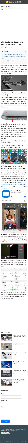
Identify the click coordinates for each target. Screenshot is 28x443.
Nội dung (3, 407)
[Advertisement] (14, 25)
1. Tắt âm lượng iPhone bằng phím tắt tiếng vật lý (12, 54)
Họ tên (2, 393)
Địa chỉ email (4, 400)
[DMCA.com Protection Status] (5, 432)
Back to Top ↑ (24, 441)
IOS (3, 47)
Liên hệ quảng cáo (4, 435)
